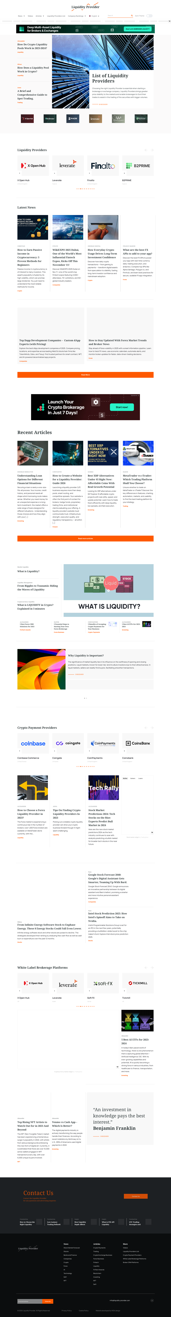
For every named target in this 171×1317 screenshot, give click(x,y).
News (20, 16)
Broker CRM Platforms (131, 1262)
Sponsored (149, 26)
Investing (20, 521)
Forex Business (98, 1259)
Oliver (19, 64)
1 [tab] (78, 189)
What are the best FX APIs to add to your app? (137, 251)
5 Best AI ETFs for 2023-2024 (135, 1041)
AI (64, 1270)
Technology (68, 1273)
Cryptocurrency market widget (63, 1072)
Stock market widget (133, 837)
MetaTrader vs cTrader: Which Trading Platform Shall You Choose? (137, 479)
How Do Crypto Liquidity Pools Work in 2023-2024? (32, 46)
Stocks (19, 942)
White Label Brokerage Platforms (134, 1259)
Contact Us (136, 1196)
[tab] (38, 571)
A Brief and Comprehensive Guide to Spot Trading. (32, 94)
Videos (30, 16)
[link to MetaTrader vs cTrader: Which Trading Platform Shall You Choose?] (138, 454)
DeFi (65, 1277)
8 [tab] (91, 189)
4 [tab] (83, 189)
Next (152, 150)
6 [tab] (87, 189)
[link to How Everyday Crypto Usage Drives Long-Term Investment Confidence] (103, 228)
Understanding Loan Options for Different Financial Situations (30, 479)
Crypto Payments (26, 632)
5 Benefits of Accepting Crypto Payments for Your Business (29, 626)
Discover (103, 104)
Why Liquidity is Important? (86, 655)
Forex (125, 279)
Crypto (19, 291)
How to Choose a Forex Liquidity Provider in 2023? (31, 813)
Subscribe (48, 1301)
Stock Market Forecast (72, 1248)
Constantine (25, 622)
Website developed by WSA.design (108, 1311)
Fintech (55, 527)
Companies (56, 285)
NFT (18, 1162)
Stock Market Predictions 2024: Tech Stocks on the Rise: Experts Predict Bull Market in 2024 (101, 817)
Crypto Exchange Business (102, 1255)
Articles (39, 16)
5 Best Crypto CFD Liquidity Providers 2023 (96, 626)
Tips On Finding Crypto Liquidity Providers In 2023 (67, 813)
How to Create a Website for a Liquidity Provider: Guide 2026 (67, 479)
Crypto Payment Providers (132, 1255)
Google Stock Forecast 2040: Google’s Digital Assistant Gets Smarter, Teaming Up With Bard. (107, 878)
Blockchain (97, 1273)
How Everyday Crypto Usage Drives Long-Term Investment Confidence (102, 253)
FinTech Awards (127, 630)
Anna (19, 88)
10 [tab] (94, 189)
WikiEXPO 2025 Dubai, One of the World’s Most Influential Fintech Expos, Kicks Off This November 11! (67, 257)
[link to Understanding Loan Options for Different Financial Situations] (32, 454)
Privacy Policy (67, 1311)
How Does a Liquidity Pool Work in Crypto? (33, 69)
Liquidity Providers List (56, 16)
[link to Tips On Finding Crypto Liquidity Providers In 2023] (68, 788)
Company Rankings (75, 16)
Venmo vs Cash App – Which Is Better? (65, 1123)
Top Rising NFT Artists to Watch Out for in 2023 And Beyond (33, 1125)
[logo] (85, 6)
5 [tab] (85, 189)
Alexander (21, 41)
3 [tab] (81, 189)
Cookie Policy (83, 1311)
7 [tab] (89, 189)
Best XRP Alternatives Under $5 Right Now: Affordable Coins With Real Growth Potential (101, 481)
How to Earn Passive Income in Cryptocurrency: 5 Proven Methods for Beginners (29, 257)
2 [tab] (79, 189)
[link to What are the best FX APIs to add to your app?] (138, 228)
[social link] (152, 1300)
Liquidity (20, 52)
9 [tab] (93, 189)
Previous (146, 150)
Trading (20, 102)
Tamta (90, 622)
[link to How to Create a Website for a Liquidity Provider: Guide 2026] (68, 454)
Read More (85, 375)
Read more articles (85, 538)
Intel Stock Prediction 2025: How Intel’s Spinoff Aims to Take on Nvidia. (107, 917)
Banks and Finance (70, 1255)
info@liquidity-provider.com (120, 1300)
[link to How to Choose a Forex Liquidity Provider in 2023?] (32, 788)
